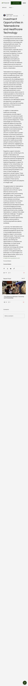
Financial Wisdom (7, 264)
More (10, 7)
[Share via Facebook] (4, 268)
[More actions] (24, 15)
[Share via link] (14, 268)
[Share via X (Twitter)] (7, 268)
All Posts (4, 7)
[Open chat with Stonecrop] (25, 683)
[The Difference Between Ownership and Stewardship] (14, 287)
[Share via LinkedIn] (10, 268)
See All (23, 278)
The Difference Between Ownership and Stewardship (14, 297)
